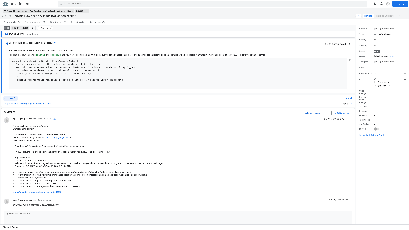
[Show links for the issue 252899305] (87, 11)
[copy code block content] (350, 60)
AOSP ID (363, 106)
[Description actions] (349, 44)
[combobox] (213, 4)
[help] (381, 4)
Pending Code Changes (363, 99)
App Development (38, 11)
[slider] (356, 124)
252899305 (81, 11)
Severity (363, 45)
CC (360, 79)
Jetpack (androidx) (56, 11)
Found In (363, 115)
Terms (15, 227)
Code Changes (363, 92)
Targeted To (364, 120)
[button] (382, 34)
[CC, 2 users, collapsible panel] (390, 79)
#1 (55, 43)
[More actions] (405, 16)
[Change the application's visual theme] (375, 4)
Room (70, 11)
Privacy (6, 227)
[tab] (11, 22)
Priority (362, 40)
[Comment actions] (347, 119)
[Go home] (2, 16)
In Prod (362, 129)
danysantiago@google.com (56, 137)
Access (363, 56)
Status (362, 51)
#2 (351, 103)
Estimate (363, 111)
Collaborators (365, 74)
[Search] (61, 4)
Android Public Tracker (17, 11)
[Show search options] (364, 4)
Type (361, 34)
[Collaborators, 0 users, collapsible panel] (390, 73)
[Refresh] (6, 16)
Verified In (364, 124)
